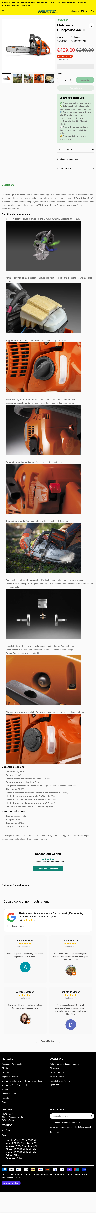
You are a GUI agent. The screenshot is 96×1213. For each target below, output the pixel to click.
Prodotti (5, 1098)
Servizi (5, 1102)
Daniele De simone (71, 992)
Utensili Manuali (57, 1072)
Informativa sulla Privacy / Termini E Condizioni (23, 1081)
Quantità (61, 74)
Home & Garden (57, 1077)
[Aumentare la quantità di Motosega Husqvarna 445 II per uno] (70, 80)
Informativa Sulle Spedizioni (14, 1085)
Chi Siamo (6, 1068)
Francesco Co (71, 940)
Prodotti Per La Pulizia (60, 1081)
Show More (70, 1014)
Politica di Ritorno (10, 1094)
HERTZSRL (55, 1085)
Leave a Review (18, 926)
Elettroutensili (56, 1068)
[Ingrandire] (49, 24)
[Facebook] (51, 1132)
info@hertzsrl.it (8, 1130)
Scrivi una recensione (48, 869)
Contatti (5, 1072)
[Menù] (3, 11)
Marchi (5, 1089)
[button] (87, 11)
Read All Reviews (48, 1041)
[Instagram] (57, 1132)
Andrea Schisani (25, 940)
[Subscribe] (91, 1116)
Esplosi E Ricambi (10, 1077)
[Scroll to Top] (91, 1199)
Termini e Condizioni (71, 1123)
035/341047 (7, 1125)
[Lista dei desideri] (82, 11)
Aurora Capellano (25, 992)
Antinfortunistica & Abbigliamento (64, 1064)
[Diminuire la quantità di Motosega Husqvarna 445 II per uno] (60, 80)
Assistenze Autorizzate (12, 1064)
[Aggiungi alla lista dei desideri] (91, 25)
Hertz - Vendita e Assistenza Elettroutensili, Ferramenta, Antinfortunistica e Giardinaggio (51, 915)
